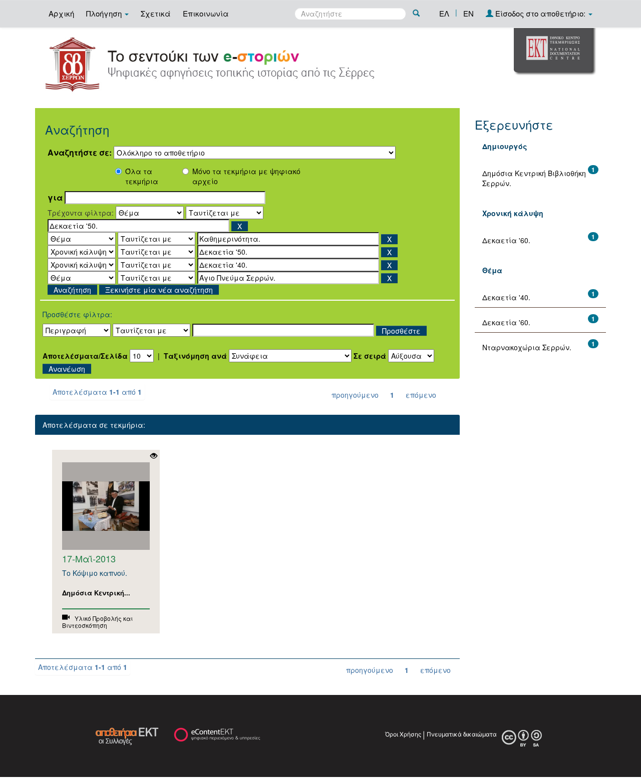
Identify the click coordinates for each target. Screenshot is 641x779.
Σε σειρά (370, 356)
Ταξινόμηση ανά (195, 356)
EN (468, 13)
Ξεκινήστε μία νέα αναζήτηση (159, 290)
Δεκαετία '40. (506, 297)
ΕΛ (444, 13)
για (55, 197)
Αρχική (61, 13)
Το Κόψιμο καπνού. (94, 573)
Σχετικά (156, 13)
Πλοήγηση (105, 13)
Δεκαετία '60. (506, 240)
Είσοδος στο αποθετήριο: (540, 13)
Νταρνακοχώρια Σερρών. (526, 347)
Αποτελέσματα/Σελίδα (85, 356)
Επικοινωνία (206, 13)
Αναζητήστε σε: (80, 152)
